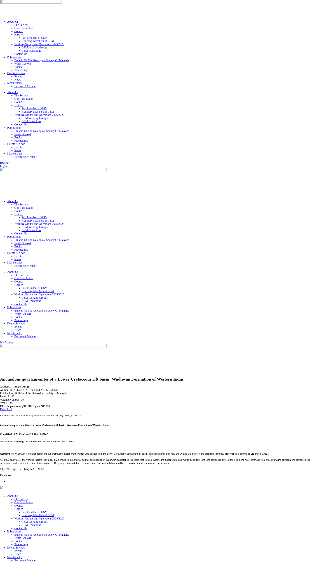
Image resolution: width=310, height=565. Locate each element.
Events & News (16, 73)
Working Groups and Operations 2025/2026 (39, 44)
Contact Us (20, 53)
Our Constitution (23, 28)
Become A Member (25, 86)
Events (18, 76)
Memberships (14, 82)
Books (18, 66)
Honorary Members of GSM (38, 40)
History (18, 34)
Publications (14, 57)
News (17, 79)
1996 (10, 402)
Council (18, 31)
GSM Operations (31, 50)
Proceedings (21, 70)
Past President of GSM (34, 37)
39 (22, 399)
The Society (21, 24)
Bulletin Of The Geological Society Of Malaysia (41, 60)
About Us (12, 21)
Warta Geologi (22, 63)
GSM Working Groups (35, 47)
